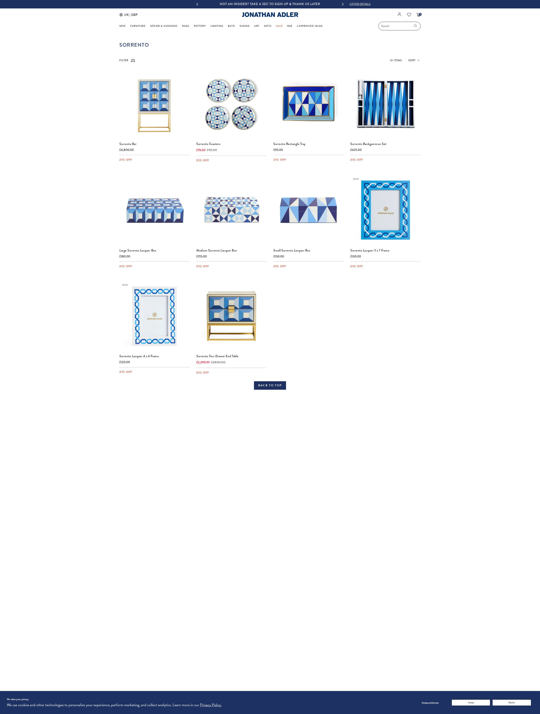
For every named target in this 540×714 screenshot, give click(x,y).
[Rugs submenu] (190, 26)
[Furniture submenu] (147, 26)
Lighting (217, 26)
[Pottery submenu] (207, 26)
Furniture (138, 26)
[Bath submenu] (236, 26)
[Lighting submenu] (224, 26)
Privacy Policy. (211, 705)
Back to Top (270, 385)
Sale (279, 26)
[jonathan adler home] (270, 16)
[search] (415, 26)
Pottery (200, 26)
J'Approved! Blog (310, 26)
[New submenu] (127, 26)
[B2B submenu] (293, 26)
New (122, 26)
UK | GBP (130, 14)
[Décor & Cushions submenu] (178, 26)
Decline (512, 702)
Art (256, 26)
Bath (231, 26)
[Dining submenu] (251, 26)
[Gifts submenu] (272, 26)
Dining (245, 26)
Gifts (267, 26)
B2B (289, 26)
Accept (471, 702)
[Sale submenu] (284, 26)
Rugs (185, 26)
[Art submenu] (260, 26)
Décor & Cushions (163, 26)
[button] (360, 4)
